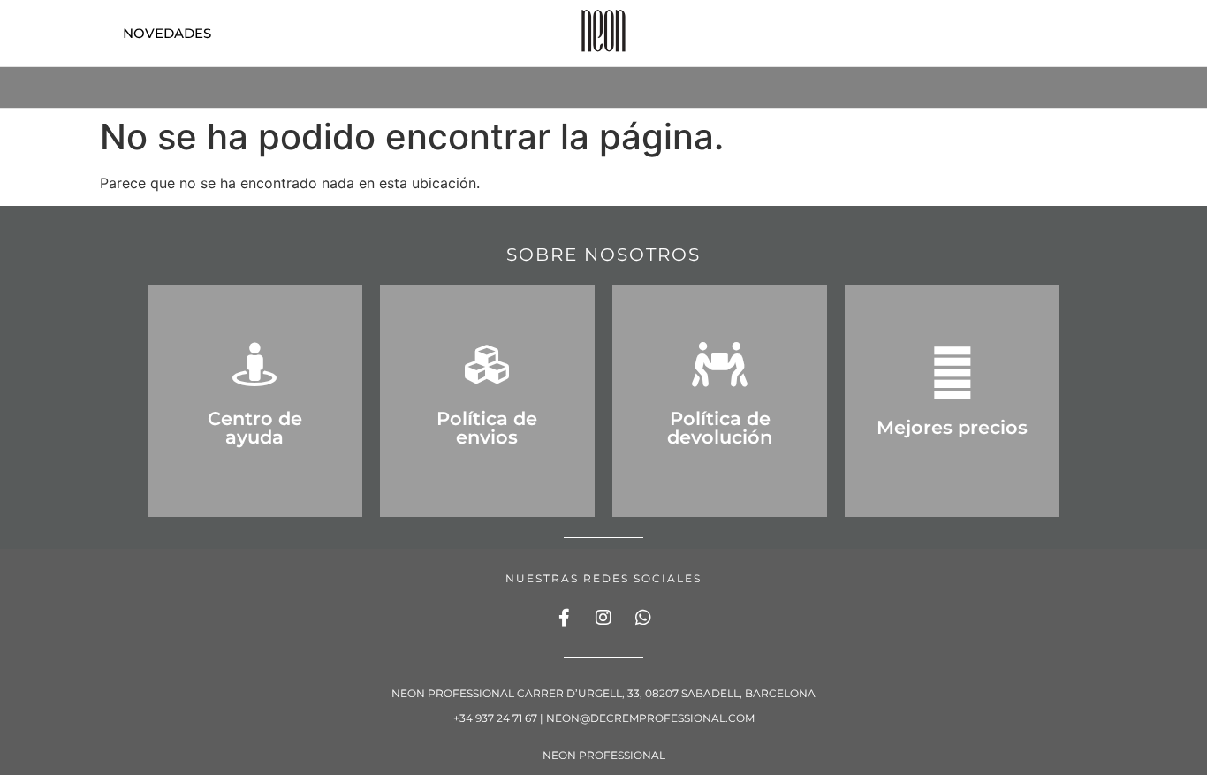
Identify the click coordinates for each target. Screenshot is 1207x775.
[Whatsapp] (643, 617)
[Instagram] (603, 617)
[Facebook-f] (563, 617)
